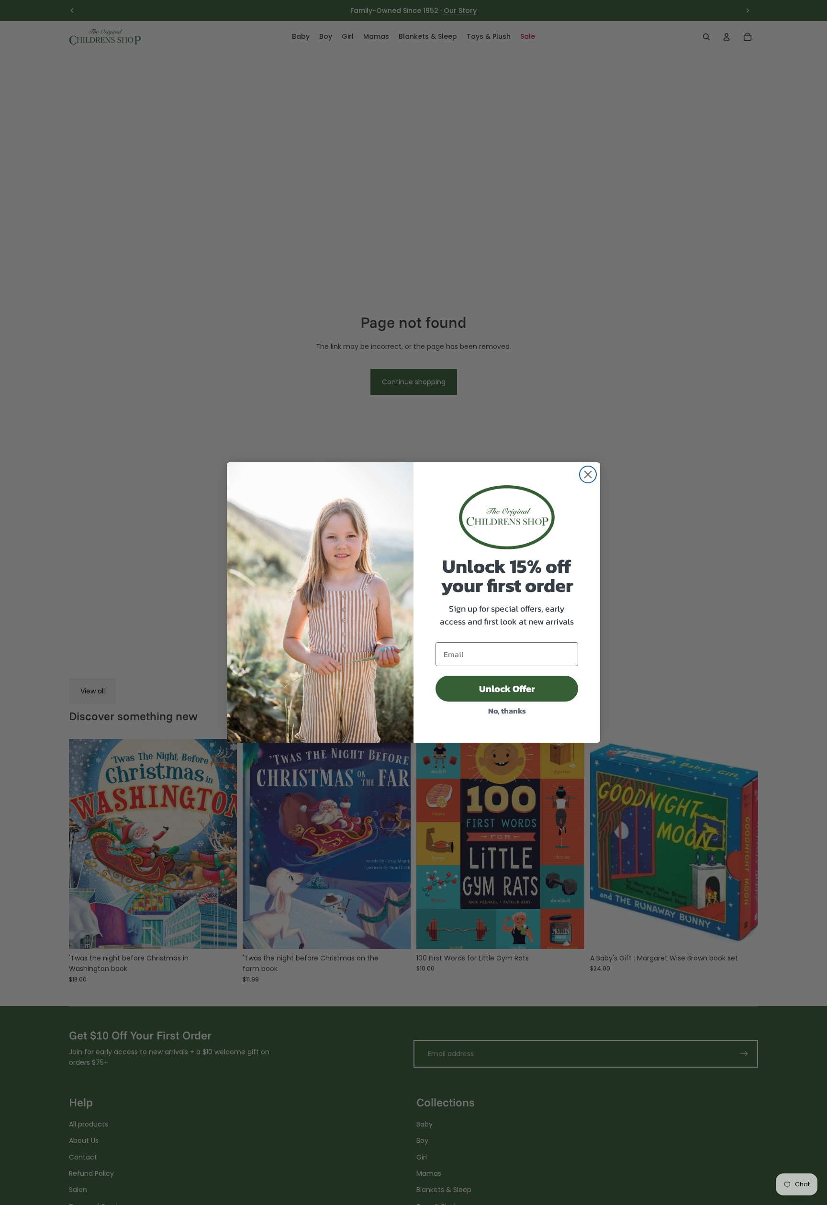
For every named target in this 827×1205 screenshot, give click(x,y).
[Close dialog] (588, 474)
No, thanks (507, 710)
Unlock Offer (507, 688)
